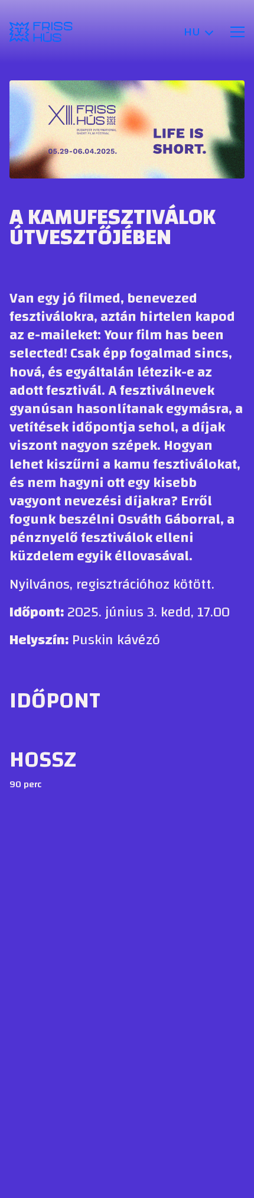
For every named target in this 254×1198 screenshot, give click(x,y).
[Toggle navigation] (237, 32)
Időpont (54, 700)
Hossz (42, 759)
